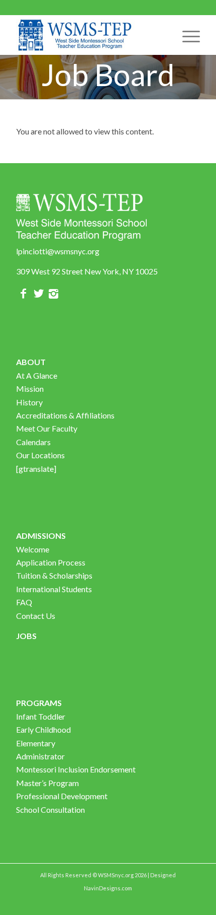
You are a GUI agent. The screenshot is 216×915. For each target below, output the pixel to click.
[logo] (89, 35)
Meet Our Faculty (46, 428)
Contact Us (35, 615)
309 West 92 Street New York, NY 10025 (87, 271)
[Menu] (186, 35)
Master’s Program (47, 783)
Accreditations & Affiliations (65, 415)
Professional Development (61, 796)
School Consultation (50, 809)
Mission (30, 388)
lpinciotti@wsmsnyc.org (57, 251)
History (29, 402)
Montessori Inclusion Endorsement (76, 769)
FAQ (24, 602)
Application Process (50, 562)
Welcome (32, 549)
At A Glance (36, 375)
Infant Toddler (40, 716)
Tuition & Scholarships (54, 575)
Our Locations (40, 455)
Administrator (40, 756)
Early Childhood (43, 729)
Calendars (33, 442)
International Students (54, 589)
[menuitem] (186, 35)
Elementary (35, 743)
